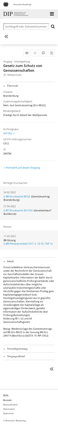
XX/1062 (7, 133)
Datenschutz (9, 409)
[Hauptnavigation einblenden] (52, 14)
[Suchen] (53, 26)
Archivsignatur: (11, 129)
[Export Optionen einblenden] (51, 53)
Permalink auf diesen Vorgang (23, 167)
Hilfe (6, 395)
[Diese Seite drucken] (43, 53)
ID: (4, 149)
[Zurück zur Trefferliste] (6, 36)
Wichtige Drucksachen (15, 183)
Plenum (7, 226)
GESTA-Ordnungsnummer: (17, 139)
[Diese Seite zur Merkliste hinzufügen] (35, 53)
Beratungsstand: (12, 111)
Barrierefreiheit (10, 404)
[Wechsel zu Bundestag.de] (18, 5)
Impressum (8, 413)
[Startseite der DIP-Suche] (16, 14)
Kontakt (7, 400)
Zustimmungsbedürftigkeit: (18, 101)
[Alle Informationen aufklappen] (26, 53)
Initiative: (8, 92)
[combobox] (27, 26)
